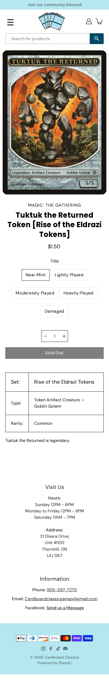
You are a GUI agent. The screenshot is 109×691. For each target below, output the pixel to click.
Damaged (54, 311)
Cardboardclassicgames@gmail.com (61, 599)
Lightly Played (69, 275)
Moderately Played (35, 293)
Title (54, 261)
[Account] (89, 21)
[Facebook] (50, 648)
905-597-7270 (62, 590)
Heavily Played (78, 293)
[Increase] (64, 336)
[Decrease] (45, 336)
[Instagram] (43, 648)
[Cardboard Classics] (51, 21)
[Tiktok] (58, 648)
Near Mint (36, 275)
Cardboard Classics (62, 657)
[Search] (97, 38)
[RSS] (65, 648)
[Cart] (99, 21)
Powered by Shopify (54, 662)
